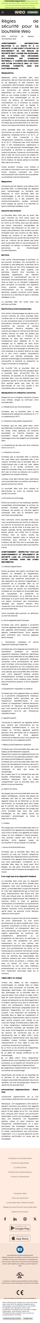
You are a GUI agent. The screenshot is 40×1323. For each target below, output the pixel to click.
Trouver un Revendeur (20, 1177)
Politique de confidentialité (20, 1158)
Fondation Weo (20, 1194)
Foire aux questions (20, 1198)
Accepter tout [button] (28, 1318)
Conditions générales (20, 1163)
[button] (2, 12)
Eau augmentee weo (20, 1181)
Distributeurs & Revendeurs (20, 1172)
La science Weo (20, 1168)
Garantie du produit (20, 1212)
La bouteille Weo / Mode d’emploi (20, 1203)
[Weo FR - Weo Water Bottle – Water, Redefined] (19, 12)
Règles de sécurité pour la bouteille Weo (20, 1207)
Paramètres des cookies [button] (12, 1318)
